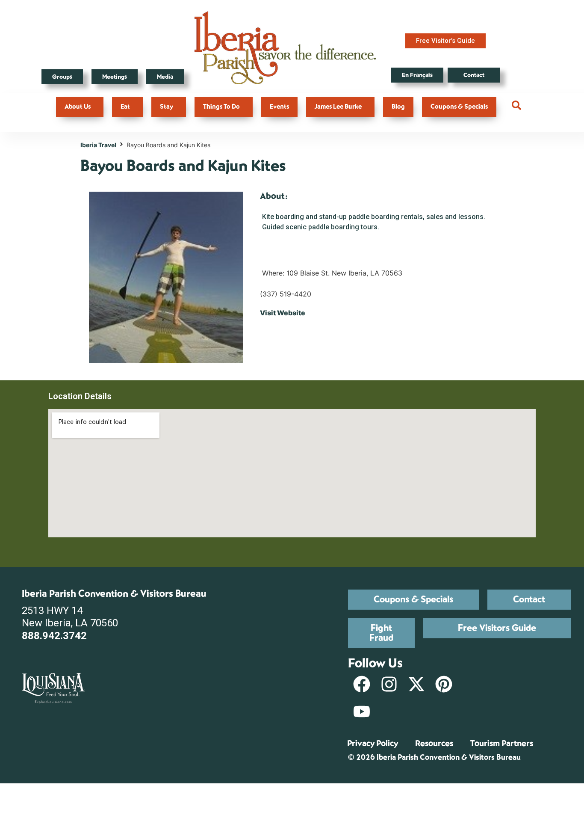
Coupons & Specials (459, 106)
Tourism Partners (501, 743)
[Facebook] (361, 684)
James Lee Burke (338, 106)
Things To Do (221, 106)
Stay (166, 106)
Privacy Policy (372, 743)
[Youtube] (361, 711)
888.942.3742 (54, 636)
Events (279, 106)
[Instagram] (389, 684)
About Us (78, 106)
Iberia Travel (98, 144)
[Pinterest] (443, 684)
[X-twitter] (416, 684)
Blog (398, 106)
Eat (125, 106)
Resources (434, 743)
